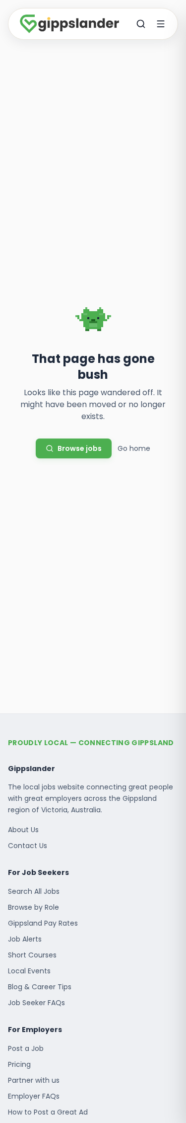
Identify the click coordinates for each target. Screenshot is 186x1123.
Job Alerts (25, 939)
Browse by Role (33, 907)
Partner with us (34, 1080)
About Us (23, 830)
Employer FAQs (34, 1096)
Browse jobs (80, 448)
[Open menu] (161, 24)
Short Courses (32, 955)
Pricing (19, 1064)
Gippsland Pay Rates (43, 923)
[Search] (141, 24)
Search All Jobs (34, 891)
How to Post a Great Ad (48, 1112)
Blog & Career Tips (39, 987)
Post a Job (26, 1048)
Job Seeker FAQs (36, 1003)
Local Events (29, 971)
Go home (134, 448)
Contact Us (27, 846)
